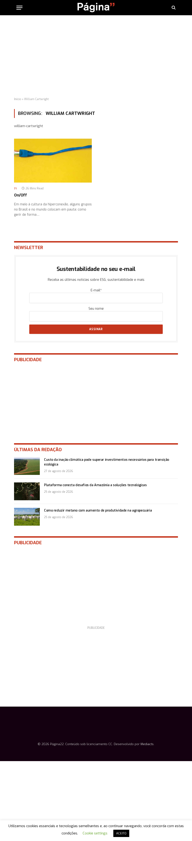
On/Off (20, 195)
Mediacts (147, 744)
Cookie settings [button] (95, 833)
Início (17, 99)
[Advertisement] (96, 56)
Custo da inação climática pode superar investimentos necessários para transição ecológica (106, 462)
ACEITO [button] (121, 833)
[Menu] (19, 7)
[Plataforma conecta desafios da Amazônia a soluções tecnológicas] (27, 491)
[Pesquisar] (173, 7)
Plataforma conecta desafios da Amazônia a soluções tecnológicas (95, 485)
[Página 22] (96, 7)
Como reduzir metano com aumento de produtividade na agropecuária (98, 510)
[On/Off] (53, 161)
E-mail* (96, 290)
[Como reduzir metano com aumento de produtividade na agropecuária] (27, 517)
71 (15, 188)
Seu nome (96, 308)
